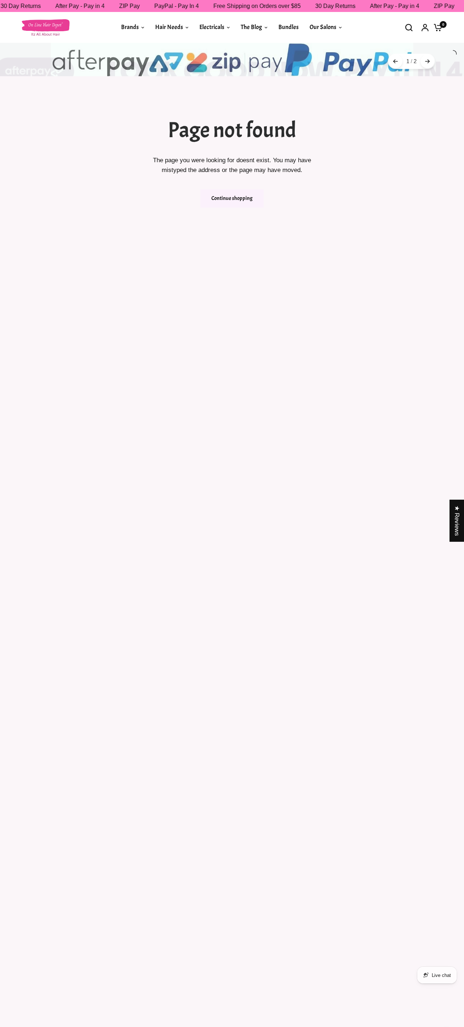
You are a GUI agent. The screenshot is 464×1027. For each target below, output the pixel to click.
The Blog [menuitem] (251, 27)
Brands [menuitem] (130, 27)
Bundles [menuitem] (288, 27)
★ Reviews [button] (456, 521)
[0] (436, 27)
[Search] (409, 27)
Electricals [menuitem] (211, 27)
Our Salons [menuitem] (323, 27)
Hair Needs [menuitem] (169, 27)
